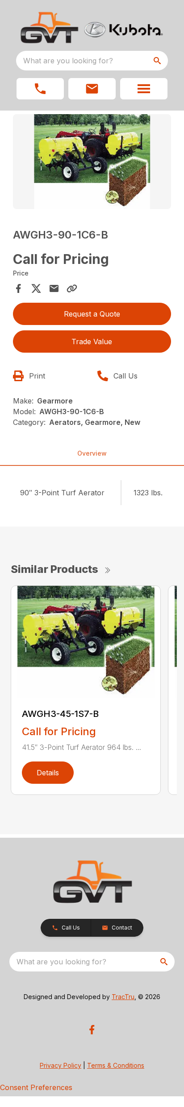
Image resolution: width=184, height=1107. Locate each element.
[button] (40, 89)
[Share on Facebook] (18, 288)
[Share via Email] (54, 288)
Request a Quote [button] (92, 313)
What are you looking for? (68, 60)
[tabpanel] (92, 163)
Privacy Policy (60, 1065)
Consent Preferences (36, 1087)
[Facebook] (91, 1029)
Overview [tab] (92, 453)
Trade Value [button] (91, 341)
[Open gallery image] (92, 161)
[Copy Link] (72, 288)
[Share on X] (36, 288)
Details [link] (48, 772)
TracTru (123, 996)
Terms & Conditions (115, 1065)
